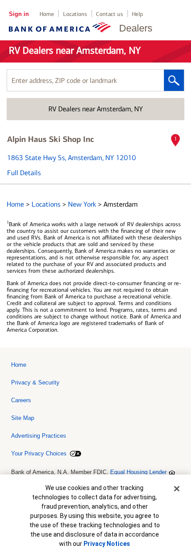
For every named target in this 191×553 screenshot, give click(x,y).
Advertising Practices (38, 435)
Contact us (109, 14)
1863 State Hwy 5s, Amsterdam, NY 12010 (71, 157)
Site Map (22, 418)
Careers (21, 400)
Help (137, 14)
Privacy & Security (35, 382)
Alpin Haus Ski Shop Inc (50, 139)
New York (83, 204)
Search (174, 80)
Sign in (19, 14)
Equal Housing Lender (138, 472)
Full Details (24, 173)
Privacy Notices (107, 543)
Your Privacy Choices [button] (39, 453)
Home (47, 14)
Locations (75, 14)
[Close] (177, 488)
